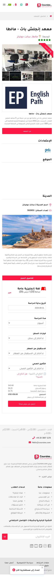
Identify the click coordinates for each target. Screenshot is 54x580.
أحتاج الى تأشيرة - (29, 375)
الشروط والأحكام (43, 513)
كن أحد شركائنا (43, 505)
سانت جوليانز (24, 36)
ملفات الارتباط (42, 563)
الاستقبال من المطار (36, 348)
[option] (27, 57)
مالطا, (35, 36)
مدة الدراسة (40, 318)
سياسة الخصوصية (25, 563)
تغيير (9, 292)
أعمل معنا (9, 563)
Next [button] (50, 57)
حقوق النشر (44, 565)
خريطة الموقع (17, 513)
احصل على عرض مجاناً (27, 404)
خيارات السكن (39, 333)
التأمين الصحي (39, 363)
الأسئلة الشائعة (16, 509)
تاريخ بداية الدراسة (37, 303)
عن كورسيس (44, 497)
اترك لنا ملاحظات (15, 497)
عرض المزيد (46, 476)
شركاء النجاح (44, 501)
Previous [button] (3, 57)
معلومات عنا (44, 493)
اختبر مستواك (17, 505)
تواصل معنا (18, 501)
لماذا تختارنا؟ (18, 493)
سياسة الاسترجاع (42, 509)
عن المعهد (27, 131)
